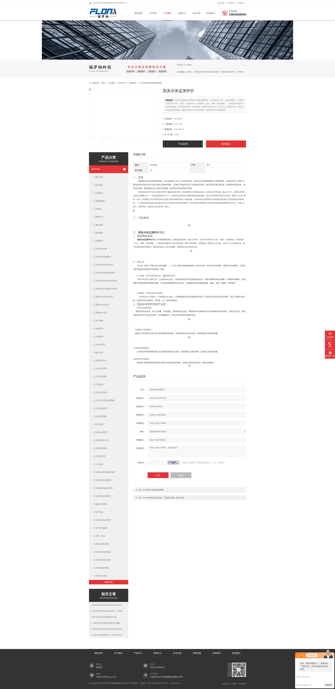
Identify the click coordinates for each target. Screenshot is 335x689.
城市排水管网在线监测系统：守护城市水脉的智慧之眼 (110, 611)
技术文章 (196, 13)
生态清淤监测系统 (103, 480)
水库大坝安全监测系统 (105, 400)
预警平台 (99, 217)
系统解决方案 (101, 312)
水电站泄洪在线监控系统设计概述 (106, 623)
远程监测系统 (101, 416)
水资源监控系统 (102, 568)
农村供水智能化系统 (104, 265)
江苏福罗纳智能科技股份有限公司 (113, 3)
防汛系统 (99, 424)
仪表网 (234, 684)
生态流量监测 (101, 408)
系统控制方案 (101, 249)
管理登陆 (242, 684)
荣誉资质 (197, 653)
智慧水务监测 (101, 392)
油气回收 (99, 512)
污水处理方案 (101, 368)
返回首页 (221, 3)
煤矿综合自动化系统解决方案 (104, 617)
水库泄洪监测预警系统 (105, 273)
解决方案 (99, 352)
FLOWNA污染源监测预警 (153, 490)
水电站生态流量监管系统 (106, 289)
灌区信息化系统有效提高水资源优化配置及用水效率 (110, 629)
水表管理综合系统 (103, 560)
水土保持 (99, 464)
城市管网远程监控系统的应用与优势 (107, 605)
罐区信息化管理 (102, 544)
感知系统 (99, 225)
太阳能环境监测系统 (104, 488)
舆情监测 (99, 328)
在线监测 (99, 336)
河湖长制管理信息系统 (105, 472)
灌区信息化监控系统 (104, 297)
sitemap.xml (175, 683)
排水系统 (99, 320)
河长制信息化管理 (103, 520)
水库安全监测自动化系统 (106, 281)
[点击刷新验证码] (173, 462)
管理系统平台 (101, 360)
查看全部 (108, 582)
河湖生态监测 (101, 432)
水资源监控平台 (102, 440)
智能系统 (99, 233)
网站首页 (139, 13)
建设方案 (99, 177)
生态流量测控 (101, 448)
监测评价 (132, 83)
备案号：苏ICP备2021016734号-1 (154, 683)
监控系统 (99, 185)
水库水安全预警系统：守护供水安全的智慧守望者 (110, 635)
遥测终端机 (100, 201)
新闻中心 (182, 13)
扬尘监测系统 (101, 504)
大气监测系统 (101, 376)
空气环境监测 (101, 528)
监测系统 (99, 241)
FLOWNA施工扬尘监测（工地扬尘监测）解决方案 (163, 498)
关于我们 (153, 13)
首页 (103, 83)
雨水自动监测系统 (103, 552)
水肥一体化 (100, 536)
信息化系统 (100, 344)
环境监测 (99, 384)
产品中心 (138, 653)
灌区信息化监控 (102, 305)
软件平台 (122, 83)
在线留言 (231, 3)
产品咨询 (183, 144)
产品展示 (168, 13)
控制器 (98, 209)
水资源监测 (100, 456)
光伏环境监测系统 (103, 496)
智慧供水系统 (101, 576)
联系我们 (241, 3)
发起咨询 (328, 685)
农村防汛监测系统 (103, 257)
